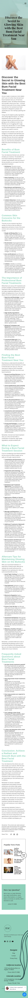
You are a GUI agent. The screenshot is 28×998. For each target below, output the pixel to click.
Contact (14, 956)
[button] (25, 3)
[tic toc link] (10, 941)
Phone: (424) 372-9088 (14, 972)
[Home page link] (13, 928)
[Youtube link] (12, 941)
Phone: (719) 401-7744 (14, 983)
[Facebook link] (5, 941)
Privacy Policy (13, 958)
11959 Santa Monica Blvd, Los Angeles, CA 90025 (12, 968)
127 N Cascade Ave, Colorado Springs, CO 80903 (12, 979)
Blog (13, 953)
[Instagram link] (7, 941)
